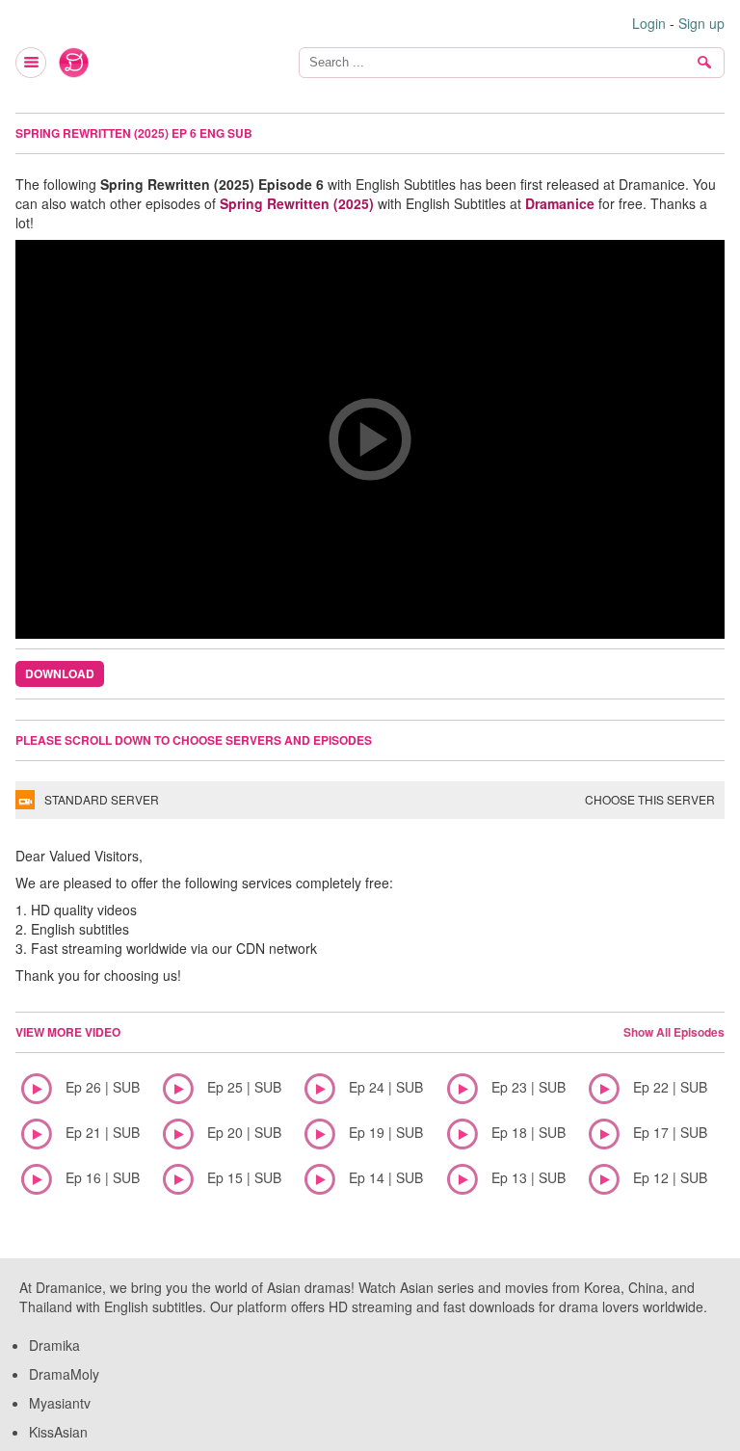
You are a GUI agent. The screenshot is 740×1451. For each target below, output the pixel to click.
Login (649, 23)
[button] (370, 439)
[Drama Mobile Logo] (74, 62)
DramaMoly (64, 1374)
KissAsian (58, 1431)
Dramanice (560, 203)
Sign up (701, 23)
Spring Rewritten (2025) (297, 203)
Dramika (54, 1345)
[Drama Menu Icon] (31, 62)
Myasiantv (60, 1402)
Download (59, 673)
